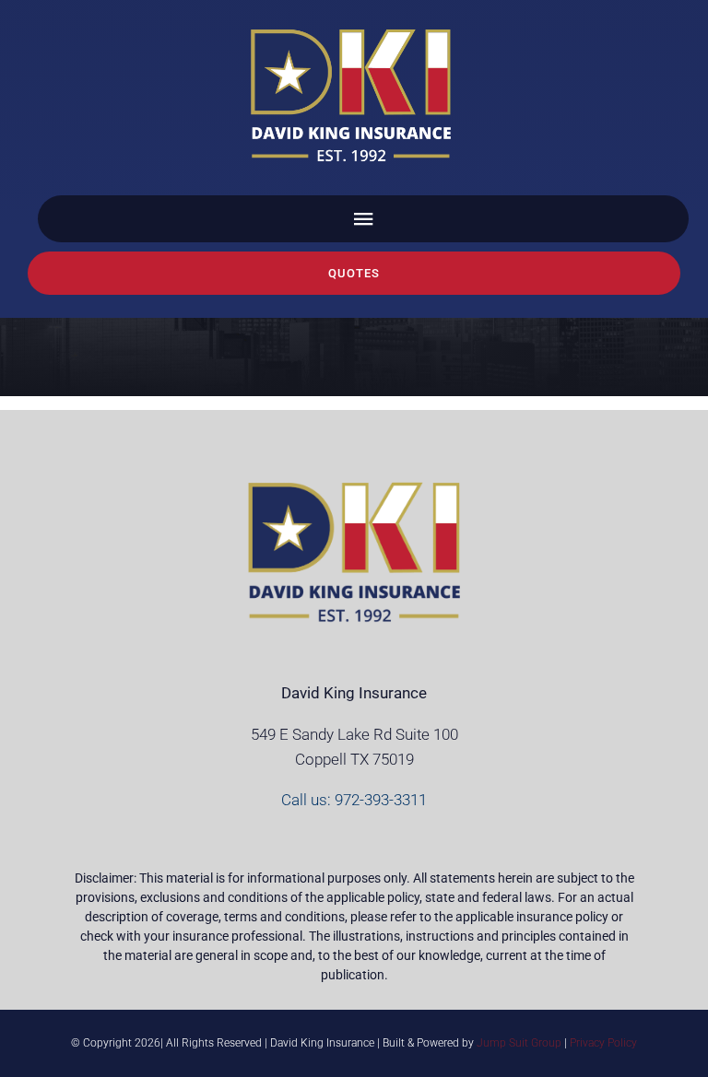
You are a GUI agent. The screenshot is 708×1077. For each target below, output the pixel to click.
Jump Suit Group (519, 1042)
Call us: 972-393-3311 (354, 799)
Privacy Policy (603, 1042)
